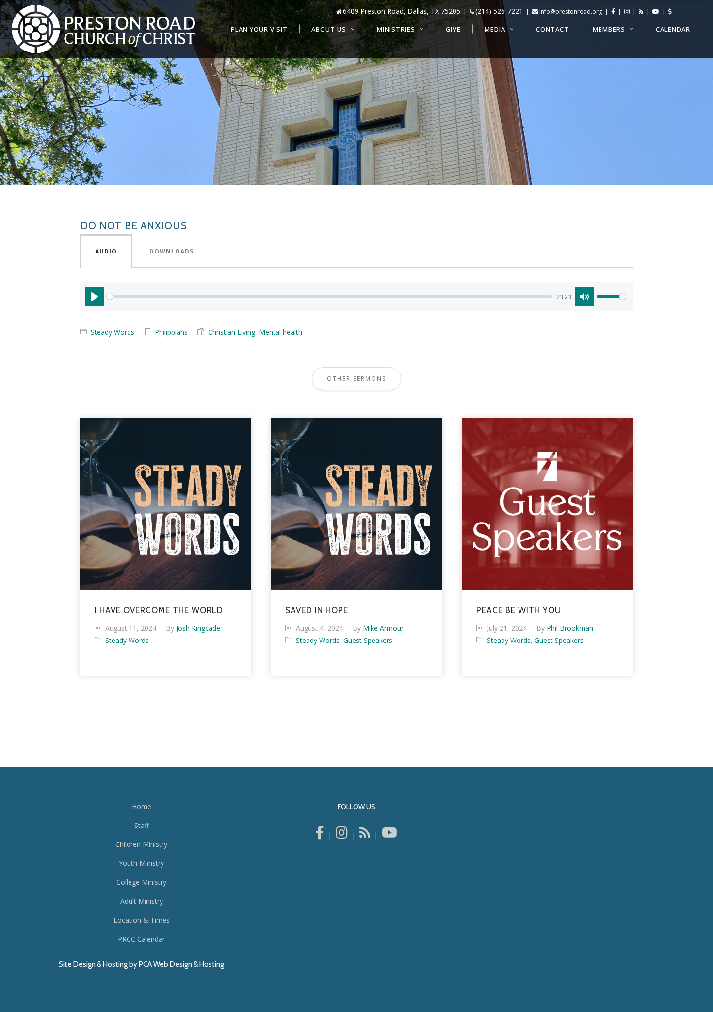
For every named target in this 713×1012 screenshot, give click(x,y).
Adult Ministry (141, 901)
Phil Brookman (570, 628)
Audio (106, 251)
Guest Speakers (367, 640)
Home (141, 806)
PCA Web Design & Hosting (181, 964)
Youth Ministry (141, 863)
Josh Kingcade (198, 628)
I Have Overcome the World (159, 610)
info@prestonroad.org (570, 11)
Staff (141, 825)
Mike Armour (383, 628)
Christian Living (231, 332)
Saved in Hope (316, 610)
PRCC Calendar (141, 939)
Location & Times (141, 920)
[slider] (329, 296)
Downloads (171, 251)
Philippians (171, 332)
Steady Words (112, 332)
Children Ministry (141, 844)
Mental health (280, 332)
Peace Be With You (518, 610)
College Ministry (141, 882)
